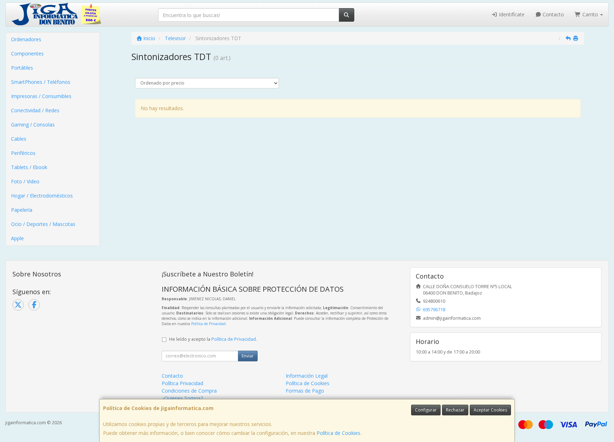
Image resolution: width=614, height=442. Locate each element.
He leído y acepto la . (213, 339)
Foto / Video (25, 181)
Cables (18, 138)
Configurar (426, 410)
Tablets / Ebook (29, 167)
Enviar (248, 356)
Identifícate (510, 14)
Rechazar (455, 410)
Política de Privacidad (208, 323)
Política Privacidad (182, 383)
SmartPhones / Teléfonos (40, 82)
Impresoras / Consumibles (41, 96)
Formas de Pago (305, 390)
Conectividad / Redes (35, 110)
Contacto (552, 14)
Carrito (590, 14)
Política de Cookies (338, 433)
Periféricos (23, 153)
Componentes (27, 53)
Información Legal (307, 375)
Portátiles (22, 67)
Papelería (21, 209)
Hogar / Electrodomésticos (42, 195)
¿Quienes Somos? (182, 398)
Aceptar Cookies (490, 410)
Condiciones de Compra (189, 390)
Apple (17, 238)
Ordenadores (26, 39)
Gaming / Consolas (33, 124)
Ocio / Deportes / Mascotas (43, 224)
